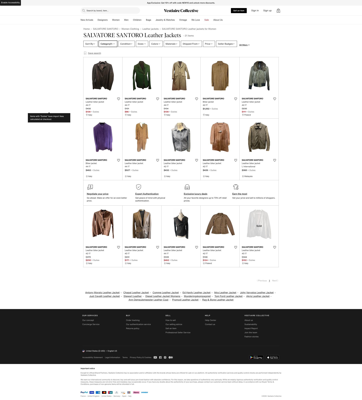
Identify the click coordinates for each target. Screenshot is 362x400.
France (83, 396)
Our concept (88, 320)
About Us (218, 19)
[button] (278, 11)
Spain (124, 396)
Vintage (183, 19)
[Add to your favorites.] (118, 99)
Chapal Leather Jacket (136, 292)
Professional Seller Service (177, 332)
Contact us (210, 324)
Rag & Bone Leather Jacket (217, 300)
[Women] (122, 20)
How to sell (170, 320)
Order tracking (133, 320)
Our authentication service (138, 324)
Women (116, 19)
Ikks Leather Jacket (225, 292)
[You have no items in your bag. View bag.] (278, 11)
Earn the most (239, 193)
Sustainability (250, 324)
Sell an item (238, 10)
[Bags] (153, 20)
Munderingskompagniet (197, 296)
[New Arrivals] (95, 20)
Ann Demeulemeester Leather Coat (148, 300)
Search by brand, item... (98, 10)
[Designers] (110, 20)
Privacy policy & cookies (140, 357)
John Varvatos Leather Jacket (257, 292)
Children (137, 19)
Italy (130, 396)
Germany (116, 396)
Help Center (210, 320)
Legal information (112, 357)
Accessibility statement (92, 357)
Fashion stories (251, 336)
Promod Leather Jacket (185, 300)
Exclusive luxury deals (195, 193)
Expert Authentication (147, 193)
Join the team (250, 332)
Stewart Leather (133, 296)
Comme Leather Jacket (166, 292)
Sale (206, 19)
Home (86, 29)
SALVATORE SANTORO (105, 29)
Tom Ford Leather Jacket (229, 296)
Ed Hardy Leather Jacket (196, 292)
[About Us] (225, 20)
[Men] (131, 20)
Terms (125, 357)
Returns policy (132, 328)
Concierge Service (90, 324)
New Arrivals (87, 19)
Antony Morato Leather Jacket (102, 292)
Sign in (255, 10)
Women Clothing (130, 29)
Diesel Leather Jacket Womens (163, 296)
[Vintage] (189, 20)
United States (107, 396)
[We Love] (202, 20)
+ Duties (95, 111)
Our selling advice (173, 324)
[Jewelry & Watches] (177, 20)
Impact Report (251, 328)
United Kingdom (94, 396)
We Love (195, 19)
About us (248, 320)
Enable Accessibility (10, 2)
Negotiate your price (97, 193)
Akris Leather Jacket (258, 296)
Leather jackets (150, 29)
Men (126, 19)
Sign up (267, 10)
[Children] (144, 20)
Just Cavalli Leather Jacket (104, 296)
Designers (103, 19)
